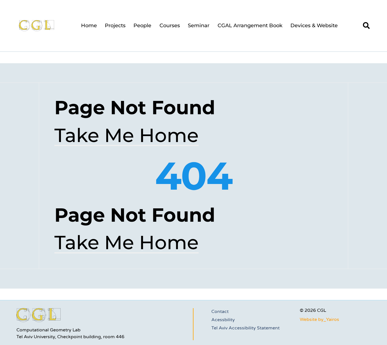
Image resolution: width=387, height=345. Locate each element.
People (142, 25)
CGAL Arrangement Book (250, 25)
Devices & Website (314, 25)
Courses (170, 25)
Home (89, 25)
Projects (115, 25)
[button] (366, 25)
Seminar (198, 25)
